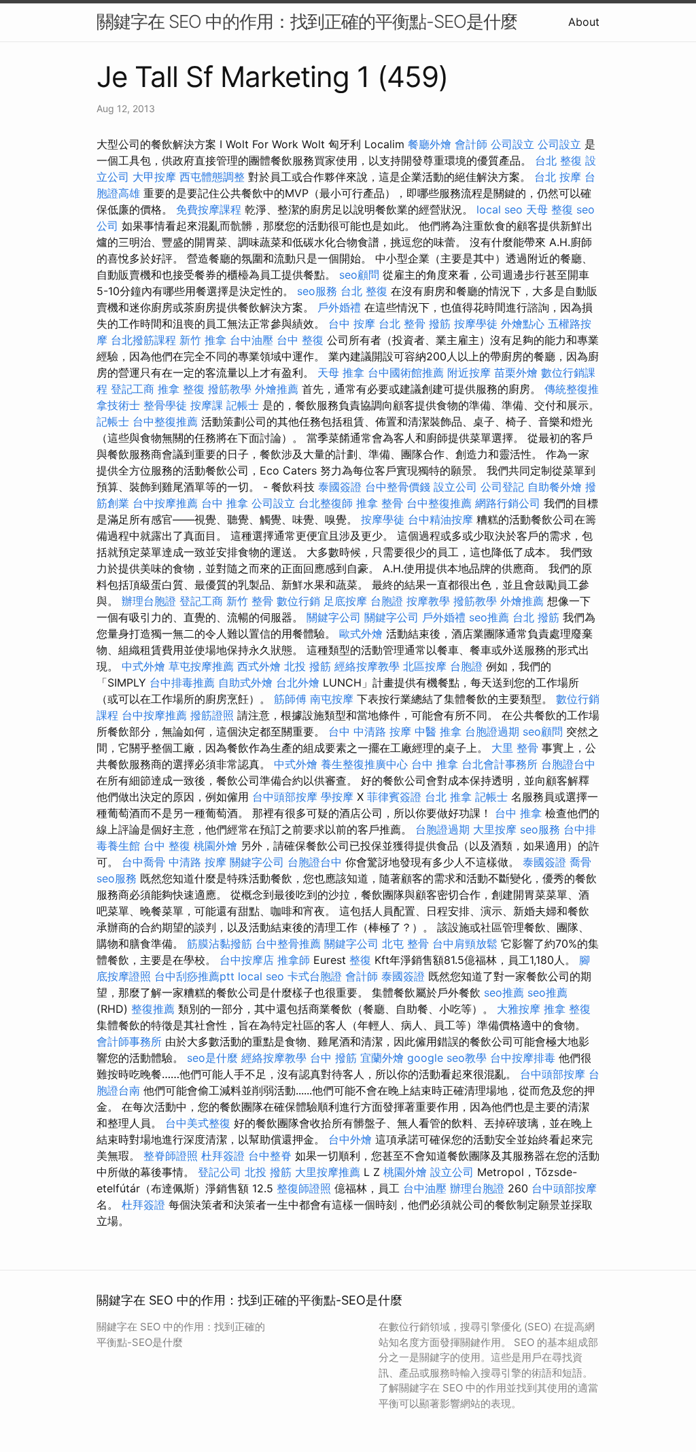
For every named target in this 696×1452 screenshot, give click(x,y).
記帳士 (242, 405)
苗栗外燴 (516, 372)
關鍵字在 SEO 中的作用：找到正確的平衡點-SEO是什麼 (307, 21)
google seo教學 (447, 1058)
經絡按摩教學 (367, 666)
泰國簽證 (340, 487)
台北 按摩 (557, 177)
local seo (499, 209)
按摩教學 (428, 601)
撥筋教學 (229, 389)
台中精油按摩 (440, 519)
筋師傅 (290, 699)
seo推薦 (489, 617)
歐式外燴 (361, 633)
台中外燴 (350, 1139)
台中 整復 (300, 340)
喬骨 (580, 862)
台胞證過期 (492, 731)
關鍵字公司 (334, 617)
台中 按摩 (351, 323)
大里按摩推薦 (327, 1172)
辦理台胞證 (149, 601)
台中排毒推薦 (182, 682)
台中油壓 (251, 340)
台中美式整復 (197, 1123)
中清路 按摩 (197, 862)
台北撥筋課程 (143, 340)
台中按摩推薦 (165, 503)
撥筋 (440, 323)
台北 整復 (558, 160)
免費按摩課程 (208, 209)
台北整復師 (325, 503)
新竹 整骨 (249, 601)
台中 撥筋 (333, 1058)
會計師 (471, 144)
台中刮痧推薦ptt (194, 976)
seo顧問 (359, 274)
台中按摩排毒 (522, 1058)
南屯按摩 (331, 699)
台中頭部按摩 (284, 796)
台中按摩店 (247, 960)
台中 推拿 (224, 503)
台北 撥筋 (535, 617)
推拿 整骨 (379, 503)
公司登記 (502, 487)
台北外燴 (297, 682)
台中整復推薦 (165, 421)
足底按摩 (345, 601)
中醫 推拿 (438, 731)
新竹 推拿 (202, 340)
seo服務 (317, 291)
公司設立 (512, 144)
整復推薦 (153, 1009)
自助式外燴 (245, 682)
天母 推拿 (340, 372)
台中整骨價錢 (397, 487)
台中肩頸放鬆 (465, 943)
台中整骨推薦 (288, 943)
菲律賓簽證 (394, 796)
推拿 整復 (181, 389)
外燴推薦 (276, 389)
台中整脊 (270, 1155)
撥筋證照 (212, 715)
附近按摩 (469, 372)
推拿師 (293, 960)
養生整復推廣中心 (364, 764)
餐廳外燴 (429, 144)
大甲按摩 (154, 177)
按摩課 (206, 405)
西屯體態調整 (212, 177)
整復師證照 (304, 1188)
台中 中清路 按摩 (369, 731)
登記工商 (132, 389)
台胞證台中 (568, 764)
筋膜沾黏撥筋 (219, 943)
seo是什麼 (212, 1058)
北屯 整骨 (405, 943)
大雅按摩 (518, 1009)
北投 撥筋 (307, 666)
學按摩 (337, 796)
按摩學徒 (476, 323)
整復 (360, 960)
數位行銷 (298, 601)
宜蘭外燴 (382, 1058)
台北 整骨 (402, 323)
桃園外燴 (215, 845)
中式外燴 (143, 666)
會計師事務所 (129, 1041)
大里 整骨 (514, 748)
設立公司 (455, 487)
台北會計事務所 (500, 764)
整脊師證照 (170, 1155)
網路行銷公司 (507, 503)
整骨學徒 (165, 405)
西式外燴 (259, 666)
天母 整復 (549, 209)
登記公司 (219, 1172)
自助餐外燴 (554, 487)
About (583, 22)
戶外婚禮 (339, 307)
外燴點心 (522, 323)
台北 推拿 (448, 796)
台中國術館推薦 (406, 372)
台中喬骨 (143, 862)
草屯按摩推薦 (201, 666)
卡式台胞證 (315, 976)
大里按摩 (495, 829)
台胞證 (386, 601)
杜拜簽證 (223, 1155)
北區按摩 (425, 666)
